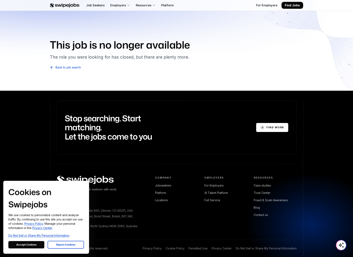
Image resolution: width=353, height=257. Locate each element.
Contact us (261, 215)
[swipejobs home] (64, 5)
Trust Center (262, 192)
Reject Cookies (65, 244)
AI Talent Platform (216, 192)
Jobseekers (163, 185)
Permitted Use (198, 248)
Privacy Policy (152, 248)
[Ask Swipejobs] (341, 245)
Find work (275, 127)
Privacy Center (222, 248)
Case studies (262, 185)
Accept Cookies (26, 244)
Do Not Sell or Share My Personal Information (266, 248)
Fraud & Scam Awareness (271, 200)
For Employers (266, 5)
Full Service (212, 200)
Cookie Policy (175, 248)
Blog (257, 207)
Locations (161, 200)
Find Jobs (292, 5)
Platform (160, 192)
